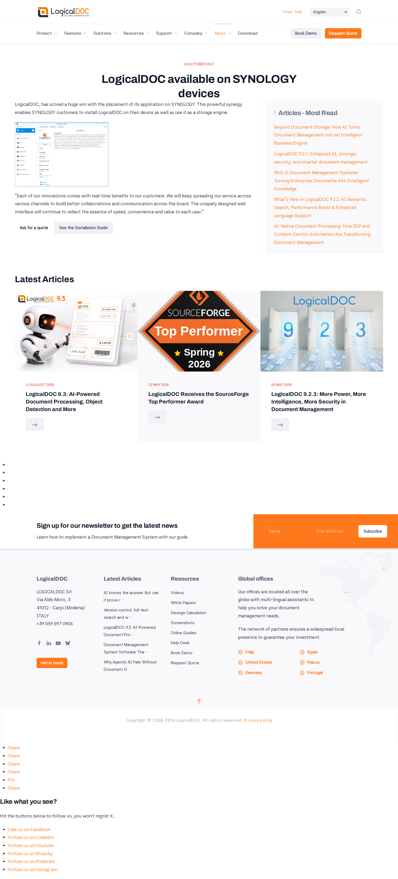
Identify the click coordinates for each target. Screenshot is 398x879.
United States (258, 662)
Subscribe (373, 531)
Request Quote (343, 33)
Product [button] (44, 33)
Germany (253, 672)
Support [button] (164, 33)
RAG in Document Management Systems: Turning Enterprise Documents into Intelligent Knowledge (321, 180)
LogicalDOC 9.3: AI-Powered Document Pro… (130, 631)
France (313, 662)
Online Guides (183, 632)
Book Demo (306, 33)
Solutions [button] (102, 33)
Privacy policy (258, 720)
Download (247, 33)
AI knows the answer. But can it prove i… (131, 596)
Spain (312, 652)
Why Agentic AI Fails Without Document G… (130, 666)
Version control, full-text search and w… (126, 614)
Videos (177, 592)
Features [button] (72, 33)
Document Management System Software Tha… (126, 648)
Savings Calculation (188, 612)
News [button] (220, 33)
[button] (358, 12)
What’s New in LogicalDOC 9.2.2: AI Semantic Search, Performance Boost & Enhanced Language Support (320, 207)
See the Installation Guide (83, 227)
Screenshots (182, 622)
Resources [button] (133, 33)
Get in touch (52, 662)
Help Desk (180, 642)
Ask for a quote (34, 227)
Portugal (315, 672)
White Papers (183, 602)
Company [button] (193, 33)
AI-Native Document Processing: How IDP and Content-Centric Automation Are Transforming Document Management (322, 234)
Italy (249, 652)
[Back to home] (64, 11)
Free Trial (293, 11)
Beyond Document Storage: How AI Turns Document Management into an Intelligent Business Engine (318, 135)
